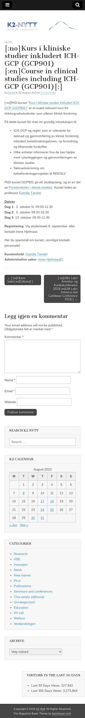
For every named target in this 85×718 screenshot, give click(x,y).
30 (33, 518)
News (8, 42)
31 (42, 518)
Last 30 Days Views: (46, 685)
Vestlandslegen (25, 624)
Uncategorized (24, 602)
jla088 (11, 92)
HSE (17, 559)
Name (10, 380)
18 (52, 501)
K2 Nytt (40, 709)
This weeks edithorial (29, 597)
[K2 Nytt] (42, 21)
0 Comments (48, 92)
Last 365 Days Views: (47, 690)
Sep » (24, 525)
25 (52, 509)
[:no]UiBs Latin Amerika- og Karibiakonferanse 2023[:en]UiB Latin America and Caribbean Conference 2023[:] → (63, 288)
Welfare (19, 618)
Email (10, 391)
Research (21, 554)
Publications (22, 586)
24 (42, 509)
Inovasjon (21, 564)
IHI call (19, 613)
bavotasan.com (61, 713)
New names (22, 575)
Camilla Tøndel (36, 254)
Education (21, 607)
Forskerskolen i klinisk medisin (30, 187)
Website (10, 402)
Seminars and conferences (33, 591)
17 (42, 501)
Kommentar (14, 337)
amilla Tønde (30, 193)
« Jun (13, 525)
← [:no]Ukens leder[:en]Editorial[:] (20, 280)
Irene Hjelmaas (49, 259)
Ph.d (17, 581)
